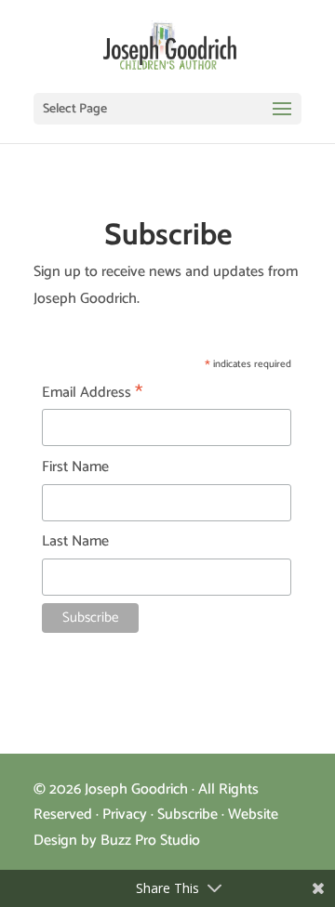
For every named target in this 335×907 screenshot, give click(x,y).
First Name (75, 467)
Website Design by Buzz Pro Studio (156, 827)
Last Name (75, 541)
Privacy (124, 814)
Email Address (92, 392)
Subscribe (187, 814)
